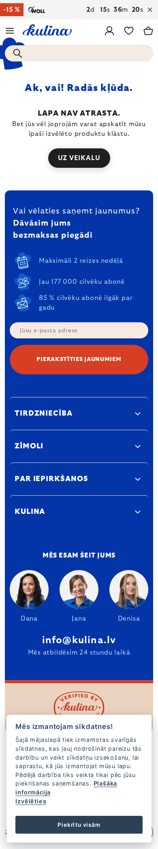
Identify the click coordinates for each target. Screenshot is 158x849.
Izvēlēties (30, 801)
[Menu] (10, 31)
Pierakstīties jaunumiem (78, 359)
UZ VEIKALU (79, 158)
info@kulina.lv (79, 640)
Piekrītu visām (79, 825)
